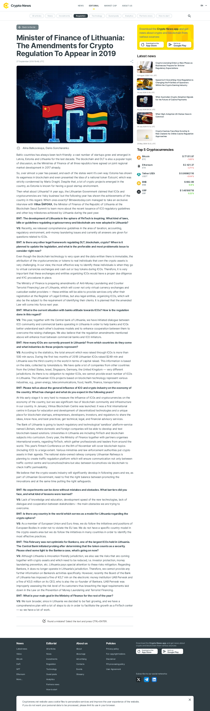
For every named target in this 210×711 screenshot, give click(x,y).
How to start (164, 16)
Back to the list (28, 27)
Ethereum (20, 674)
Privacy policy (112, 649)
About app (80, 654)
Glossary (80, 674)
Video (19, 654)
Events (79, 669)
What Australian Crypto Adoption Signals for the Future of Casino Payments (174, 98)
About (79, 649)
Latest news (21, 649)
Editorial (94, 5)
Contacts (80, 664)
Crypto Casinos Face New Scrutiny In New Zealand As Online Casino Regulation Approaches (174, 134)
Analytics (129, 16)
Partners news (145, 16)
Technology (97, 16)
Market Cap (110, 5)
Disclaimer (111, 659)
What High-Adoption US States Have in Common (173, 115)
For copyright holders (115, 654)
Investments (64, 16)
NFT (18, 669)
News (81, 5)
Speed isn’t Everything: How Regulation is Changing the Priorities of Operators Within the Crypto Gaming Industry (174, 82)
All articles (36, 16)
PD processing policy (115, 664)
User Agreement (113, 669)
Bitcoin (19, 659)
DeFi (18, 664)
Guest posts (113, 16)
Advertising (81, 659)
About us (127, 5)
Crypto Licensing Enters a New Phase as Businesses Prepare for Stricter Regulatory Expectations (174, 65)
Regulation (80, 16)
